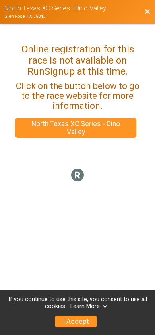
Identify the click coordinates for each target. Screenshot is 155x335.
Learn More (85, 306)
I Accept (76, 321)
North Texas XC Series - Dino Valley (75, 128)
